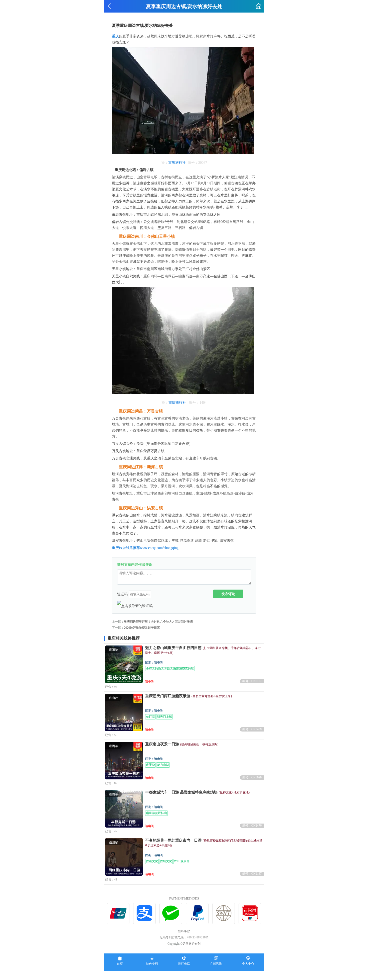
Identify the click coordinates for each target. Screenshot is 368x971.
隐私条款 (184, 931)
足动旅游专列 (191, 943)
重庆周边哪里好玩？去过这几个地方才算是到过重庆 (158, 621)
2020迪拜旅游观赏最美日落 (142, 627)
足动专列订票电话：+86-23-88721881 (184, 937)
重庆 (115, 36)
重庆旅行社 (177, 163)
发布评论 (228, 594)
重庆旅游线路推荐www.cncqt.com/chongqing (145, 548)
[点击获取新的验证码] (135, 606)
